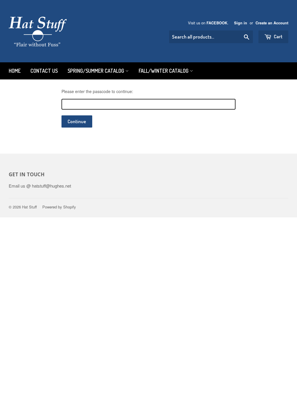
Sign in (240, 23)
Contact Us (44, 71)
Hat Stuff (29, 207)
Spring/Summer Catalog (96, 71)
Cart (277, 36)
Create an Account (272, 23)
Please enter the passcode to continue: (97, 91)
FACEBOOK (217, 23)
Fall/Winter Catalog (164, 71)
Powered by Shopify (59, 207)
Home (15, 71)
